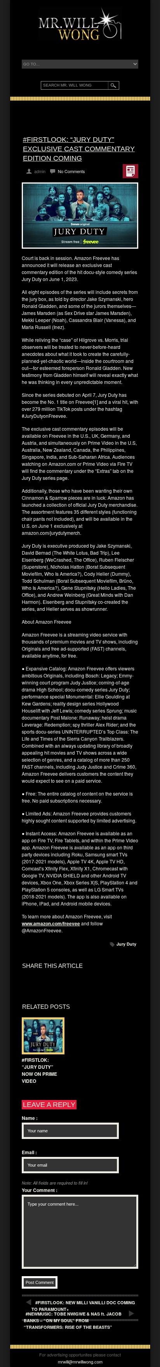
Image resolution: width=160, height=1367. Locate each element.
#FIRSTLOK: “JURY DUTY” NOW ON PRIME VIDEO (39, 1070)
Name (30, 1117)
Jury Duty (126, 944)
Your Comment (39, 1190)
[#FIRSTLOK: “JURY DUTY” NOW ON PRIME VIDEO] (41, 1035)
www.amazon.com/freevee (51, 923)
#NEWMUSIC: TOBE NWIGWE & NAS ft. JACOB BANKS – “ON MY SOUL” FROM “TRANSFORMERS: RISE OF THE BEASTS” (73, 1320)
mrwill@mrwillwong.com (80, 1361)
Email (29, 1152)
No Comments (71, 171)
